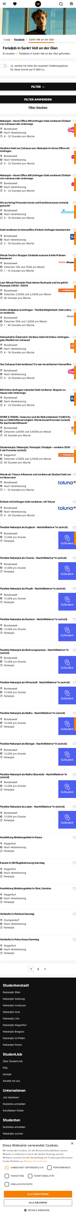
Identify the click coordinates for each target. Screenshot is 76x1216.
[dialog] (38, 1178)
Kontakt (7, 1074)
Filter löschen (38, 107)
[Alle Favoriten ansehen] (15, 4)
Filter (36, 86)
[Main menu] (4, 4)
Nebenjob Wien (11, 992)
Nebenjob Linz (11, 1018)
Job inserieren (11, 1097)
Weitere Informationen (35, 1161)
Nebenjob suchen (13, 1133)
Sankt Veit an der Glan (41, 39)
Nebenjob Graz (11, 1011)
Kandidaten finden (13, 1110)
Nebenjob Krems (12, 1044)
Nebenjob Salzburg (14, 998)
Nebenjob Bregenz (13, 1031)
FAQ (5, 1067)
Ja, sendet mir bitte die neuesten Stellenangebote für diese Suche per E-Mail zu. (39, 67)
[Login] (71, 4)
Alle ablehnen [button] (38, 1202)
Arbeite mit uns (11, 1080)
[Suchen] (62, 4)
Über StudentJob (13, 1061)
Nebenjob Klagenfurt (15, 1024)
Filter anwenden (38, 99)
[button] (38, 1210)
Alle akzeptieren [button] (37, 1194)
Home (6, 39)
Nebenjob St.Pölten (14, 1038)
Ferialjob (19, 39)
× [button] (72, 1143)
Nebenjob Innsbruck (14, 1005)
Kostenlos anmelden (14, 1103)
